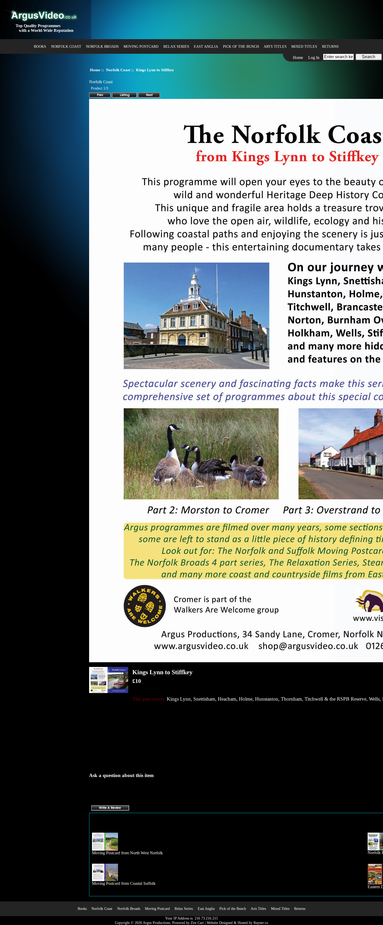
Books (40, 46)
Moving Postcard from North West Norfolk (127, 853)
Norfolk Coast (118, 70)
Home (298, 57)
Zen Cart (197, 923)
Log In (313, 57)
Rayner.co (261, 923)
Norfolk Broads (102, 46)
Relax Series (176, 46)
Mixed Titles (304, 46)
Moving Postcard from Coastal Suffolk (124, 883)
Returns (330, 46)
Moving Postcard (140, 46)
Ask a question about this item (121, 775)
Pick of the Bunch (241, 46)
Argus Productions (156, 923)
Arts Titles (275, 46)
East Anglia (206, 46)
